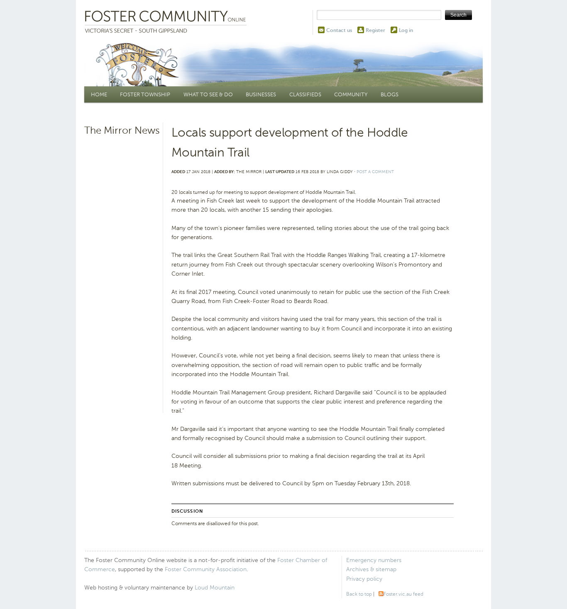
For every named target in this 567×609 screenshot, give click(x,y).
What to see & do (208, 94)
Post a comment (375, 171)
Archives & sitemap (371, 569)
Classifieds (305, 94)
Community (350, 94)
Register (375, 30)
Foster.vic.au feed (403, 594)
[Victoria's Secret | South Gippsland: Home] (167, 22)
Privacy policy (364, 578)
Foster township (145, 94)
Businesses (261, 94)
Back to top (359, 594)
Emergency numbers (373, 560)
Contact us (339, 30)
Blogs (389, 94)
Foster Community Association (206, 569)
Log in (406, 30)
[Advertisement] (122, 267)
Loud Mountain (215, 587)
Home (99, 94)
